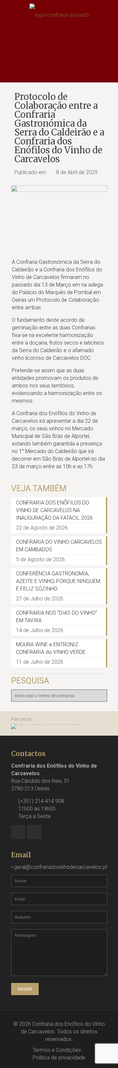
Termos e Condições (57, 1050)
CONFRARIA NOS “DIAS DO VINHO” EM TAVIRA (56, 617)
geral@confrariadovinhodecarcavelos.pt (60, 867)
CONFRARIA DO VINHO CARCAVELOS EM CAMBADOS (59, 546)
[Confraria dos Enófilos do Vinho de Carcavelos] (59, 14)
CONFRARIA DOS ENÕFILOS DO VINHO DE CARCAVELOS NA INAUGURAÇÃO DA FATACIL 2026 (54, 510)
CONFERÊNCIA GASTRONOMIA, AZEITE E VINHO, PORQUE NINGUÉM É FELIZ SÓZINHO (58, 581)
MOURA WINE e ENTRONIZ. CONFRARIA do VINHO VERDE (51, 648)
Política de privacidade (59, 1057)
